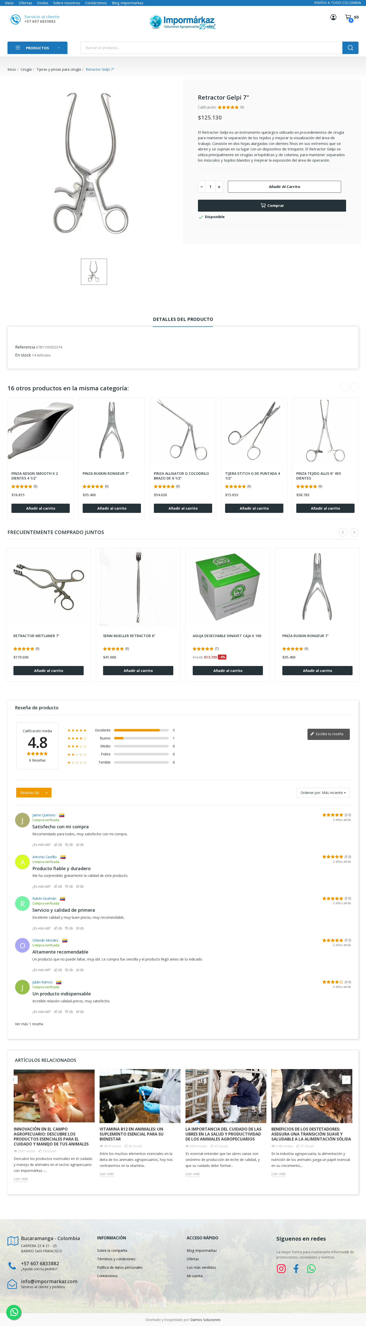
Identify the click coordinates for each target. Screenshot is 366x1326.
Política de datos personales (120, 1267)
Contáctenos (96, 2)
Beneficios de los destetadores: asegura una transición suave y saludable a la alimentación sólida (311, 1134)
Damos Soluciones (205, 1319)
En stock (23, 355)
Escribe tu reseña (329, 733)
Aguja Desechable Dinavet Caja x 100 (227, 635)
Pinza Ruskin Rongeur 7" (106, 473)
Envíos (42, 2)
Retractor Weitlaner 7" (36, 635)
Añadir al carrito (284, 186)
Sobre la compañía (112, 1250)
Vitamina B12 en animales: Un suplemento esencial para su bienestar (132, 1134)
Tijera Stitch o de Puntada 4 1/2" (252, 476)
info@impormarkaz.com (49, 1281)
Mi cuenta (195, 1275)
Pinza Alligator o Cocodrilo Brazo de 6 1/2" (181, 476)
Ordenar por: (311, 792)
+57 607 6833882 (40, 21)
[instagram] (281, 1269)
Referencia (25, 347)
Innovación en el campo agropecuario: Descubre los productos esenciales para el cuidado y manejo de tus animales (51, 1136)
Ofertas (25, 2)
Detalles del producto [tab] (183, 319)
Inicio (9, 2)
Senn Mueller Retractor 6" (129, 635)
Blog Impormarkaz (127, 2)
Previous (344, 387)
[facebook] (296, 1269)
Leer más (21, 1178)
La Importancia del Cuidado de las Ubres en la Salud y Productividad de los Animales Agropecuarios (223, 1134)
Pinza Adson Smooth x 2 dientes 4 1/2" (34, 476)
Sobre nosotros (66, 2)
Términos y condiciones (116, 1259)
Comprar (275, 205)
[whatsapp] (311, 1269)
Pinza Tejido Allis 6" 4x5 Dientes (318, 476)
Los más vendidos (201, 1267)
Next (354, 387)
